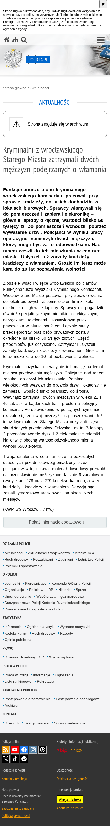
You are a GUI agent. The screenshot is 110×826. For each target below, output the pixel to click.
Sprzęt (81, 590)
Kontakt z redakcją (14, 778)
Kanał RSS (6, 750)
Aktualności (39, 88)
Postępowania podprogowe (78, 699)
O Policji (10, 574)
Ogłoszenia (64, 675)
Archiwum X (84, 553)
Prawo (8, 648)
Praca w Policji (15, 666)
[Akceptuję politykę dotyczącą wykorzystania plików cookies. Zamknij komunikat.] (103, 4)
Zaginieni (65, 559)
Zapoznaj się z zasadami (18, 808)
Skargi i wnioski (36, 723)
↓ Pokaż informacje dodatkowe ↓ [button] (55, 522)
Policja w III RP (41, 590)
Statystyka (12, 617)
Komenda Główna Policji (71, 583)
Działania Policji (16, 543)
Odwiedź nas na (15, 750)
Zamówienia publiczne (21, 690)
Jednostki (12, 583)
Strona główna (14, 88)
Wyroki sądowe (61, 657)
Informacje (13, 627)
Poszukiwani (43, 559)
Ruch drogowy (16, 559)
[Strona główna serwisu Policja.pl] (7, 39)
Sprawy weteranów (69, 723)
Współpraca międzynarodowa (60, 596)
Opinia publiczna (18, 640)
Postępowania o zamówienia (28, 699)
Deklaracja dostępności (72, 778)
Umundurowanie (18, 596)
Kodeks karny (16, 633)
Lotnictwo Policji (91, 559)
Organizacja (14, 590)
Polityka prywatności (16, 815)
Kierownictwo (35, 583)
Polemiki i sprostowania (23, 566)
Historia (64, 590)
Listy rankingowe (18, 681)
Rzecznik (12, 723)
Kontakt (10, 714)
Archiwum (12, 705)
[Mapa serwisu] (15, 39)
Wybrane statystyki (75, 627)
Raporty (66, 633)
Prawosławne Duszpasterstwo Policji (34, 609)
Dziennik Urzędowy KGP (24, 657)
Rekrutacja (45, 681)
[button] (101, 40)
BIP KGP (76, 750)
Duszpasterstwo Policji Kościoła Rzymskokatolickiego (47, 603)
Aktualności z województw (49, 553)
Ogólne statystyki (40, 627)
